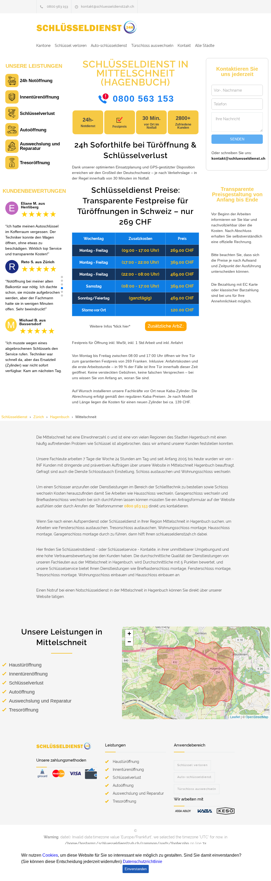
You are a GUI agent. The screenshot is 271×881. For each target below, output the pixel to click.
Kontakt (184, 45)
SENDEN (237, 139)
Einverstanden (136, 869)
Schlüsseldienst (14, 417)
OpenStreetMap (257, 716)
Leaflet (235, 716)
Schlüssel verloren (71, 45)
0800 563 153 (57, 6)
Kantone (43, 45)
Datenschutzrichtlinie (142, 861)
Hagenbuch (59, 417)
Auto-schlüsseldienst (109, 45)
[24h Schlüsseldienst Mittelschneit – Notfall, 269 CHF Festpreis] (91, 27)
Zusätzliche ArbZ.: (166, 326)
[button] (62, 277)
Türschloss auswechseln (152, 45)
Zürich (38, 417)
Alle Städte (204, 45)
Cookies (50, 855)
